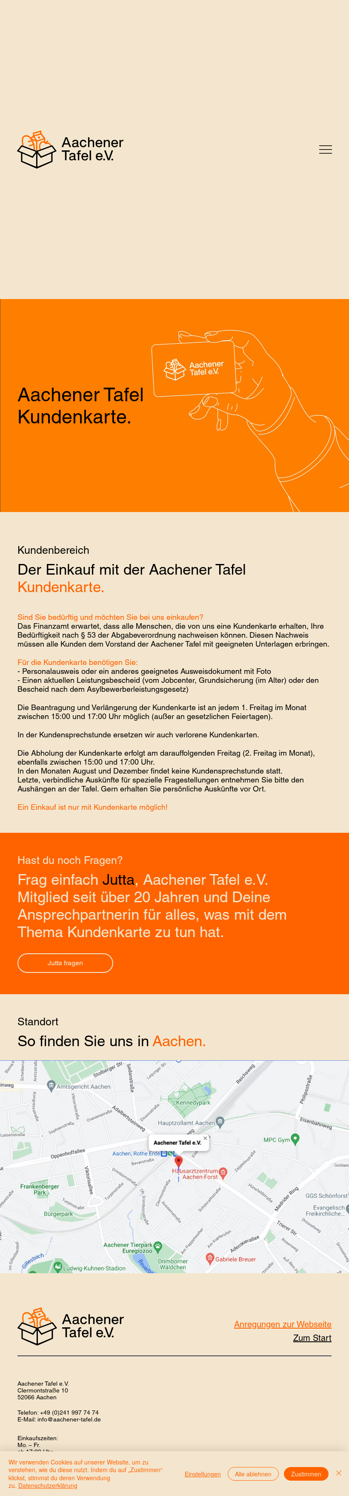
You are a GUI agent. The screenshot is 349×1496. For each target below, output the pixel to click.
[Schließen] (339, 1473)
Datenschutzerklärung (47, 1485)
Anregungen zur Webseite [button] (283, 1324)
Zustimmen (306, 1474)
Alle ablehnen (253, 1474)
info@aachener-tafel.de (69, 1419)
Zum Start (312, 1338)
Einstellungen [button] (203, 1474)
